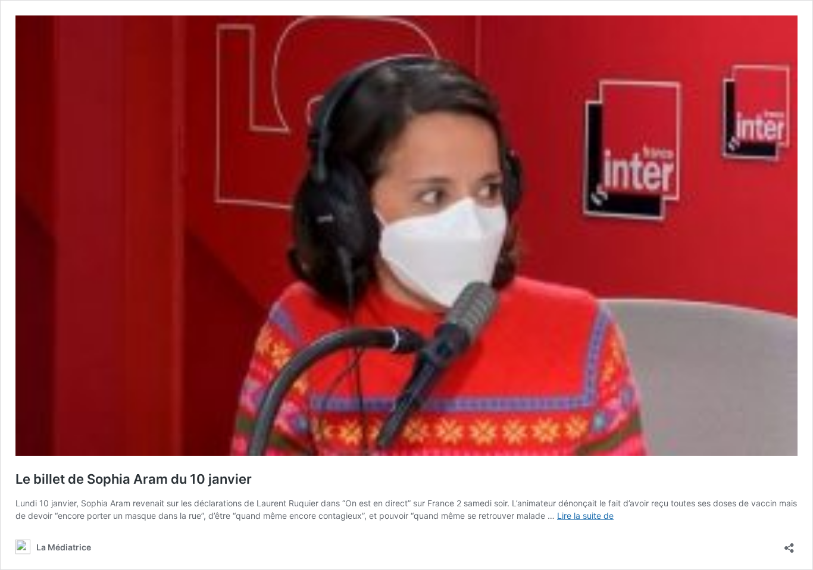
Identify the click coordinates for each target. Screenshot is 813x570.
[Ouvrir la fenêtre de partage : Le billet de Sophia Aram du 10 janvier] (789, 544)
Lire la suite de (585, 516)
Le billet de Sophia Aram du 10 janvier (133, 479)
